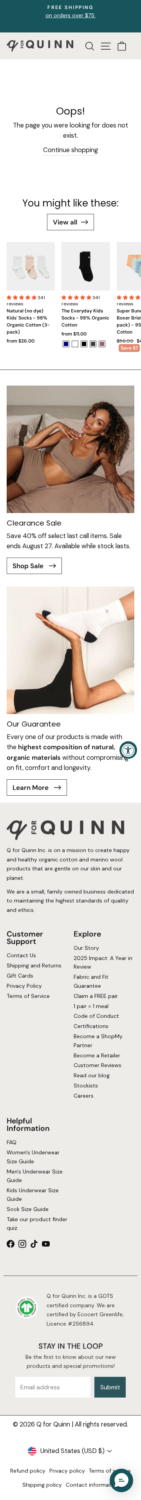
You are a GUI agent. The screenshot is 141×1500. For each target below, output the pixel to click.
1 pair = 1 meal (91, 1006)
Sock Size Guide (28, 1209)
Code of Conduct (96, 1016)
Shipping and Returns (34, 965)
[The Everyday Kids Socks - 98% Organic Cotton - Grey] (93, 344)
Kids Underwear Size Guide (33, 1194)
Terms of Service (28, 995)
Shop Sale (29, 566)
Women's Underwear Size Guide (33, 1157)
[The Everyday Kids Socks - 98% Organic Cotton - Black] (84, 344)
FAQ (11, 1142)
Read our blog (92, 1075)
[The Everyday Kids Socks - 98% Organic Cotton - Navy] (66, 344)
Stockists (86, 1085)
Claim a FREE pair (96, 995)
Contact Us (21, 955)
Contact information (92, 1484)
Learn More (31, 787)
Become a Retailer (97, 1055)
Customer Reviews (97, 1065)
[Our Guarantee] (70, 650)
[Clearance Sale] (70, 449)
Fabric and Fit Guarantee (91, 981)
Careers (84, 1095)
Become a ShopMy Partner (98, 1041)
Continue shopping (70, 150)
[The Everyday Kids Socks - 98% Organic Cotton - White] (75, 344)
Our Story (86, 948)
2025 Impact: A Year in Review (103, 962)
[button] (22, 297)
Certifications (91, 1026)
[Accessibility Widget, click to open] (128, 750)
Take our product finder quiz (37, 1223)
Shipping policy (42, 1484)
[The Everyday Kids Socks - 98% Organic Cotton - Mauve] (102, 344)
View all (65, 222)
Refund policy (27, 1470)
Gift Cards (20, 976)
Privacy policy (67, 1470)
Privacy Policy (24, 985)
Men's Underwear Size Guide (35, 1176)
